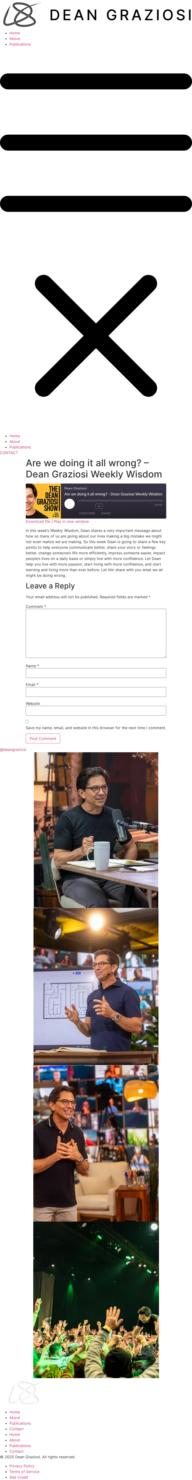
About (14, 38)
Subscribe (87, 513)
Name (32, 666)
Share (106, 513)
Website (33, 703)
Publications (20, 44)
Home (14, 33)
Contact (16, 1428)
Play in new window (71, 521)
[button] (96, 240)
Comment (36, 606)
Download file (38, 521)
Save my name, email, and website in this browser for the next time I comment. (96, 728)
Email (32, 684)
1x (99, 506)
